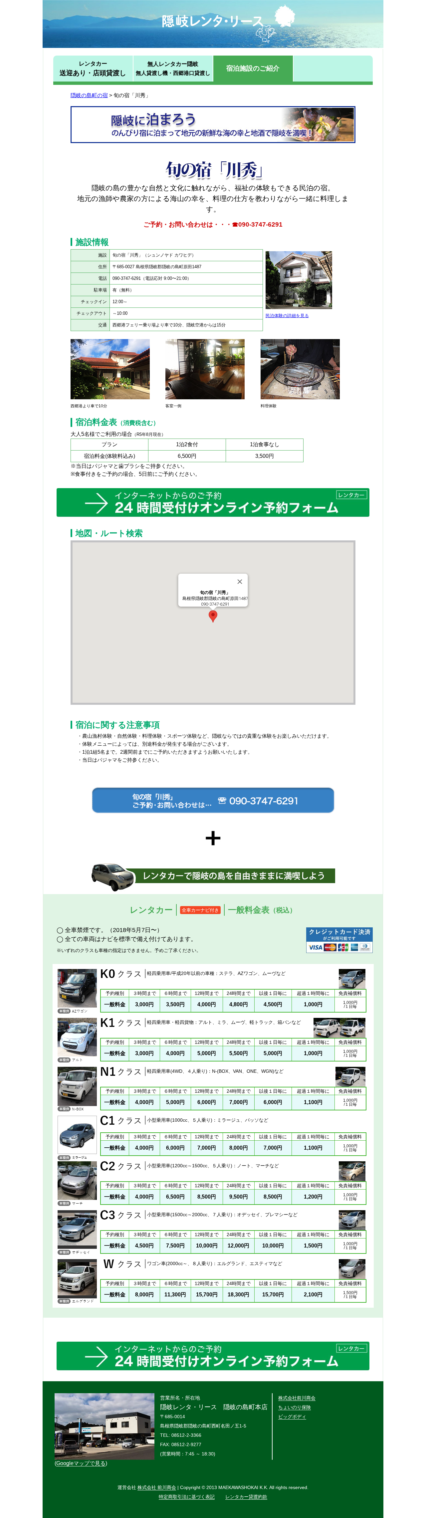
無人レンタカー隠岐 (173, 68)
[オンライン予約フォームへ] (213, 517)
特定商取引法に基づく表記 (187, 1496)
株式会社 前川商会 (156, 1487)
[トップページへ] (213, 46)
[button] (213, 616)
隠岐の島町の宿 (89, 95)
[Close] (240, 582)
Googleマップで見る (81, 1463)
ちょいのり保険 (294, 1407)
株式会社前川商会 (297, 1398)
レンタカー (93, 68)
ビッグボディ (292, 1416)
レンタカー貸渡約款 (246, 1496)
